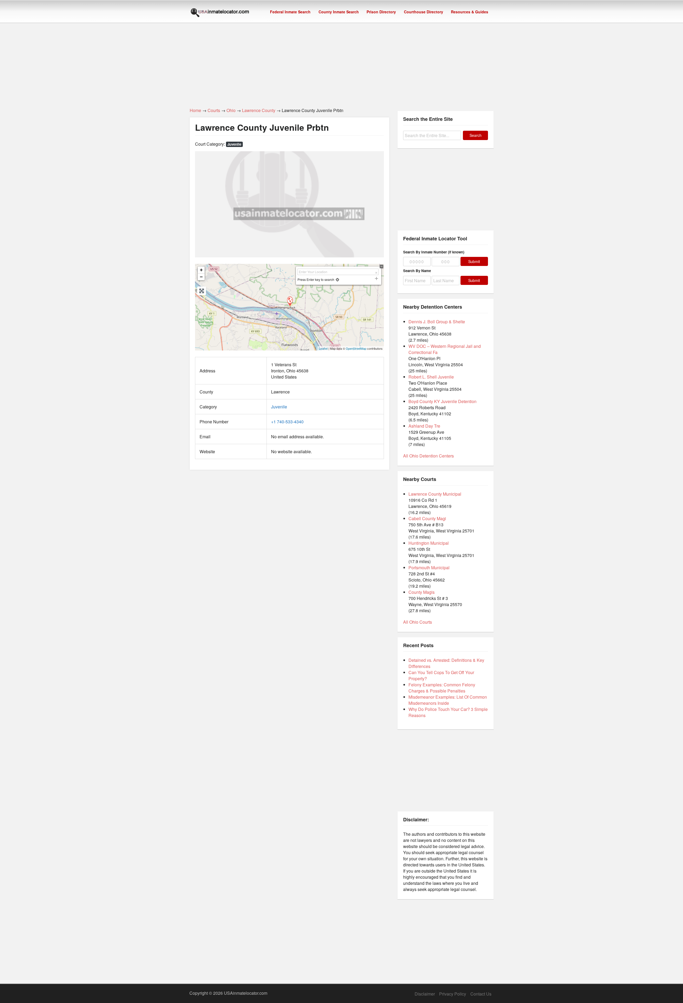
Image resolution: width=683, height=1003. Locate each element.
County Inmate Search (339, 11)
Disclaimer (425, 994)
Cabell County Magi (427, 518)
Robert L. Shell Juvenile (431, 377)
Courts (214, 110)
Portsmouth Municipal (429, 567)
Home (195, 110)
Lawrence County (258, 110)
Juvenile (234, 144)
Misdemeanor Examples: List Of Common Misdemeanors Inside (447, 700)
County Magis (421, 592)
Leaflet (323, 348)
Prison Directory (381, 11)
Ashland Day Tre (424, 426)
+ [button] (201, 270)
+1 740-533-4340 (287, 422)
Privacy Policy (452, 994)
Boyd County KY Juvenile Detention (442, 401)
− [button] (201, 277)
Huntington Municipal (428, 543)
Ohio (231, 110)
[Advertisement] (341, 62)
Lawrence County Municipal (434, 494)
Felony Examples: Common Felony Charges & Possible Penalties (441, 688)
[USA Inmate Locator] (220, 13)
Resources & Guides (469, 11)
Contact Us (480, 994)
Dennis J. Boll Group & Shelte (436, 322)
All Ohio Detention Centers (428, 456)
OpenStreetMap (356, 348)
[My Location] (337, 279)
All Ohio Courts (417, 622)
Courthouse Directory (423, 11)
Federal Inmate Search (290, 11)
